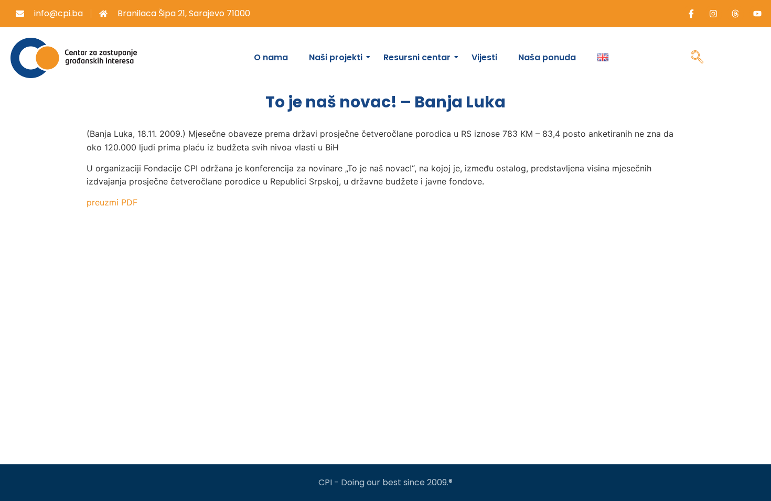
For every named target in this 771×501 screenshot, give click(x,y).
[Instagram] (713, 13)
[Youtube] (757, 13)
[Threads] (735, 13)
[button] (697, 58)
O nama (271, 57)
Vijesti (484, 57)
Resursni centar (417, 57)
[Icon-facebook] (691, 13)
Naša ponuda (547, 57)
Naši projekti (335, 57)
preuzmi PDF (112, 202)
